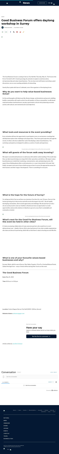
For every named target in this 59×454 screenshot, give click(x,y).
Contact (19, 410)
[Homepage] (6, 410)
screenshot (47, 149)
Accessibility (40, 410)
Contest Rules (43, 411)
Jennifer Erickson (17, 343)
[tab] (5, 382)
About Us (14, 410)
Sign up (55, 372)
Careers (54, 411)
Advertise (24, 410)
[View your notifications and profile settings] (56, 382)
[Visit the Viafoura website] (54, 390)
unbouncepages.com (19, 313)
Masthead (46, 410)
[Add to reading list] (6, 32)
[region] (29, 381)
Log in (51, 372)
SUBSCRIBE (42, 2)
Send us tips (52, 410)
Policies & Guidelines (32, 410)
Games (49, 411)
